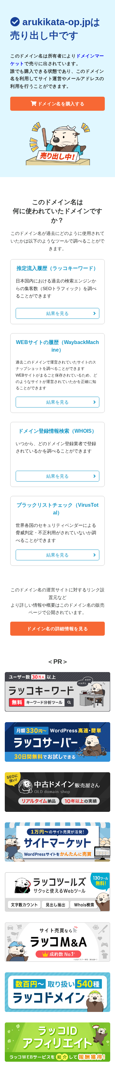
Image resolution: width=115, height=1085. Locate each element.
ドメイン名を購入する (61, 103)
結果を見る (57, 313)
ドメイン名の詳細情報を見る (57, 628)
